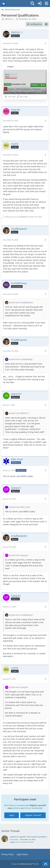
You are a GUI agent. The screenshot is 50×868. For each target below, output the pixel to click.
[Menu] (46, 3)
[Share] (46, 24)
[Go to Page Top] (45, 864)
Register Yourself (33, 815)
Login (11, 815)
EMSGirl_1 (9, 19)
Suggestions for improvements (21, 842)
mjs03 (22, 217)
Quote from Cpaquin (18, 555)
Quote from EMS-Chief (19, 507)
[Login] (39, 3)
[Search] (32, 3)
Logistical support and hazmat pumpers (28, 836)
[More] (45, 43)
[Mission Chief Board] (3, 3)
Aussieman (14, 839)
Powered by (25, 864)
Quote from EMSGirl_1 (19, 413)
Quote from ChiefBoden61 (21, 302)
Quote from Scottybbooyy (20, 359)
